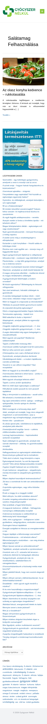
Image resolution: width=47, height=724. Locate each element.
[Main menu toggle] (42, 11)
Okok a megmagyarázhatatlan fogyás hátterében (23, 311)
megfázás (24, 690)
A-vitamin (27, 666)
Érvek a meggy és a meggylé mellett (18, 493)
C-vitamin (28, 669)
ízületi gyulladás (32, 702)
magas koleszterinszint (11, 687)
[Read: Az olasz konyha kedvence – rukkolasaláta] (23, 71)
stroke (12, 696)
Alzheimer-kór (38, 666)
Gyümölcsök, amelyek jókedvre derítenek (20, 356)
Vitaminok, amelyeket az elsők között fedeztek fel (23, 270)
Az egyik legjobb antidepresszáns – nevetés (21, 217)
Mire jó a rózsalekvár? (12, 611)
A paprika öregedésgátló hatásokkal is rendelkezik (23, 634)
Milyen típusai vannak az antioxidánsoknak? (21, 546)
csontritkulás (7, 672)
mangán (16, 690)
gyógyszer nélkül (28, 681)
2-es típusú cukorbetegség (13, 666)
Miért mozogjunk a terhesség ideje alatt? (19, 409)
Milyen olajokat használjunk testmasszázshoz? (22, 478)
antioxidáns (8, 669)
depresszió (7, 675)
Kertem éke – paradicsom (13, 421)
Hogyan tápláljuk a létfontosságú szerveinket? (21, 534)
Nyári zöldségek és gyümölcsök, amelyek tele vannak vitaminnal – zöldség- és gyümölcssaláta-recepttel (23, 443)
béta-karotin (18, 669)
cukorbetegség (19, 672)
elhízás (34, 675)
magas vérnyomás (29, 687)
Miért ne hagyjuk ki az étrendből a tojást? (20, 371)
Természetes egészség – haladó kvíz (18, 314)
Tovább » (6, 115)
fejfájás (40, 675)
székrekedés (8, 699)
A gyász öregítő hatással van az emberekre (20, 467)
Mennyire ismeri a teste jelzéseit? (16, 608)
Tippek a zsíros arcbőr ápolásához (17, 383)
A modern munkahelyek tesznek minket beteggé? (23, 267)
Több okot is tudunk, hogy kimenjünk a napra (21, 458)
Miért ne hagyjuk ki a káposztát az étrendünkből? (23, 302)
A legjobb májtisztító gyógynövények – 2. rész (21, 326)
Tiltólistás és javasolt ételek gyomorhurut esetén (22, 305)
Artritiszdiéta (8, 449)
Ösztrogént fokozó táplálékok (15, 525)
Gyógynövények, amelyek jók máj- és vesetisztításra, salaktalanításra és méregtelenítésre (18, 560)
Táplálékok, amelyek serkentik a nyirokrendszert (22, 549)
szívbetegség (8, 702)
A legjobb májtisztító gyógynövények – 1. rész (21, 329)
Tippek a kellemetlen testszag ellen (17, 344)
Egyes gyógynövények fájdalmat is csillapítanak (22, 255)
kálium (38, 684)
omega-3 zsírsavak (10, 693)
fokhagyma (23, 678)
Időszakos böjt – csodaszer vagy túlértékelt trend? (23, 258)
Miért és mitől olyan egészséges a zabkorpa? (21, 386)
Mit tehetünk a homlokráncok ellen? (17, 398)
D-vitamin (31, 672)
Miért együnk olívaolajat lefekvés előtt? (19, 380)
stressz (5, 696)
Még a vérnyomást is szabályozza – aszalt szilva (23, 395)
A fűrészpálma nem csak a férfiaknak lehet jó (21, 353)
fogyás (15, 678)
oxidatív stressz (25, 693)
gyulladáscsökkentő (11, 681)
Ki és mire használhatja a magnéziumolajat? (21, 589)
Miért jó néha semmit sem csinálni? (17, 350)
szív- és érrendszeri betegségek (26, 699)
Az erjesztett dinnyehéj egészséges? (18, 308)
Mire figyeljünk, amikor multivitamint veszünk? (21, 625)
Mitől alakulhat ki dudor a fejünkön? (17, 317)
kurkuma (30, 685)
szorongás (32, 696)
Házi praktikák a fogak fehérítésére (17, 505)
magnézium (7, 690)
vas (16, 702)
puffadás (36, 693)
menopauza (33, 690)
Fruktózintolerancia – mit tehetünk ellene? (20, 537)
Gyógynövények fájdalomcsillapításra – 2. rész (22, 592)
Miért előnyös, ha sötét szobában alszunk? (20, 496)
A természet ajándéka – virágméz (16, 191)
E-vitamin (26, 675)
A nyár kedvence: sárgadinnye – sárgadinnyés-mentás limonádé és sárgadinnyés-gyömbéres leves (22, 472)
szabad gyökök (21, 696)
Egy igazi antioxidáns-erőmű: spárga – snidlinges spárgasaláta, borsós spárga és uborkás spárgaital (23, 403)
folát (29, 678)
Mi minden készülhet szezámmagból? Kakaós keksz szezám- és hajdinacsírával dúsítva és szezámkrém (21, 211)
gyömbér (6, 685)
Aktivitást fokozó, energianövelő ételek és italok (22, 604)
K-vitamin (15, 685)
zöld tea (22, 702)
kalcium (23, 684)
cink (35, 669)
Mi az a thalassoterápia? (13, 206)
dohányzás (17, 675)
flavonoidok (7, 678)
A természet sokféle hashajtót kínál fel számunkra (23, 347)
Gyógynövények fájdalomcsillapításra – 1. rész (22, 596)
